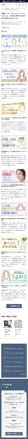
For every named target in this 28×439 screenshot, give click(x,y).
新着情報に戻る (15, 306)
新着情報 (7, 8)
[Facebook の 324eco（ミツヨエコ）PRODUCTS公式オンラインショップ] (5, 384)
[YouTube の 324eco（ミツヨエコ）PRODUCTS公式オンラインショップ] (8, 384)
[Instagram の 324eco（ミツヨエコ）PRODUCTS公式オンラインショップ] (3, 384)
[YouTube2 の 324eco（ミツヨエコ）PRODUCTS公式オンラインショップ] (10, 384)
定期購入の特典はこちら (14, 433)
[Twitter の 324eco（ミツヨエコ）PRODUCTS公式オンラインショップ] (7, 387)
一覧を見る (23, 374)
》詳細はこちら (5, 27)
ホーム (2, 8)
